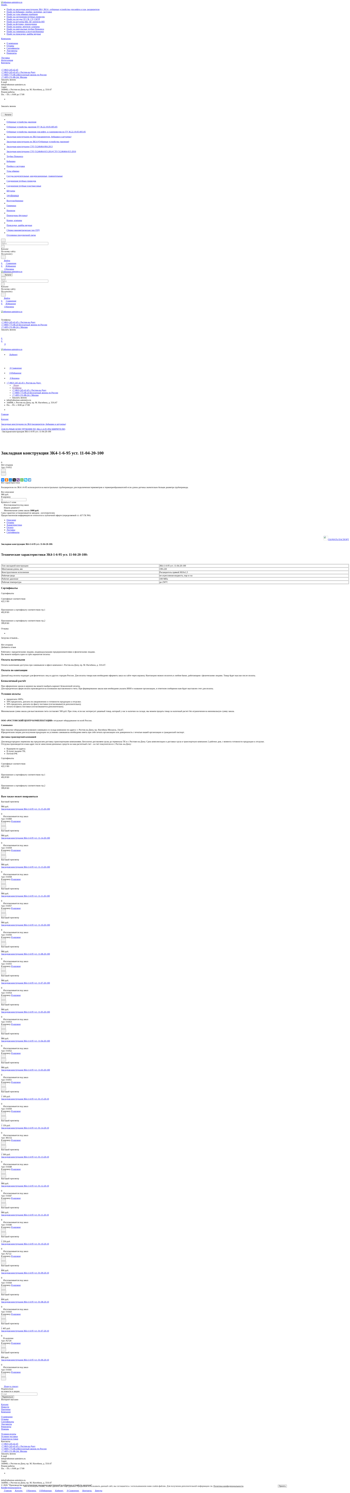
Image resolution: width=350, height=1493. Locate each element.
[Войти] (2, 336)
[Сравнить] (3, 474)
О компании (12, 43)
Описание (11, 520)
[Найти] (3, 257)
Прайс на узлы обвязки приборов (22, 14)
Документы (12, 51)
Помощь (5, 1429)
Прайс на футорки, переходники (22, 24)
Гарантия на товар (9, 1439)
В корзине (16, 821)
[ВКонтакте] (2, 480)
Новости (5, 1407)
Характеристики (14, 525)
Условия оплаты (8, 1434)
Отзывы (10, 46)
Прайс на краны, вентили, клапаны (23, 26)
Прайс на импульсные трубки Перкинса (25, 29)
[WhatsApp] (22, 480)
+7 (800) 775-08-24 (24, 75)
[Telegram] (29, 480)
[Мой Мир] (10, 480)
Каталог (5, 1404)
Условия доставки (9, 1436)
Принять (282, 1486)
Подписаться (7, 1397)
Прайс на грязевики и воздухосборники (25, 31)
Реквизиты (12, 53)
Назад (16, 385)
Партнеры (6, 1409)
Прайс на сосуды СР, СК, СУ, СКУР (23, 19)
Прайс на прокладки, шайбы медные (24, 34)
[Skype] (25, 480)
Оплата (10, 527)
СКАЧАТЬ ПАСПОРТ (338, 539)
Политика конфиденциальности (228, 1486)
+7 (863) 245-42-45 (9, 70)
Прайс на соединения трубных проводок (26, 17)
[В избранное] (3, 470)
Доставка (11, 530)
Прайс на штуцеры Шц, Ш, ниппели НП (26, 22)
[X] (14, 480)
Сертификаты (13, 48)
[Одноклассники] (6, 480)
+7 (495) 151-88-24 (14, 77)
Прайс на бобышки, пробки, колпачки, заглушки (29, 12)
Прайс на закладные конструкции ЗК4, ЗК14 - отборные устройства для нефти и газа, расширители (53, 9)
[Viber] (18, 480)
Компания (6, 1412)
